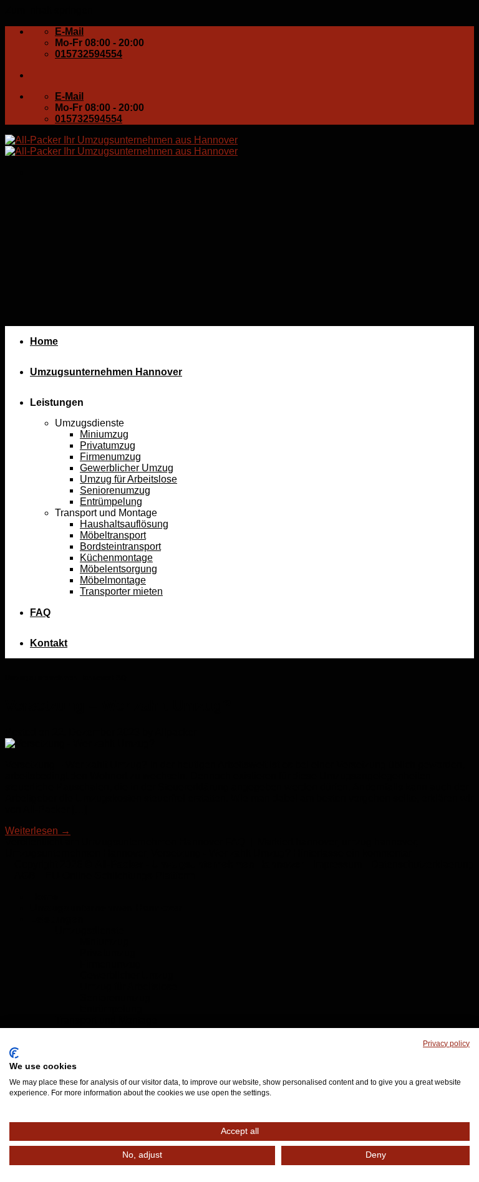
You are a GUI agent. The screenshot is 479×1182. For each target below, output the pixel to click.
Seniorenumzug (115, 490)
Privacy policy (446, 1043)
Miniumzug (104, 434)
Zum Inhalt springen (49, 10)
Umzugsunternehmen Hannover (106, 372)
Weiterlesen (37, 830)
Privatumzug (107, 445)
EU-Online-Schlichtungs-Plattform (120, 875)
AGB (25, 875)
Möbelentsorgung (118, 569)
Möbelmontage (113, 580)
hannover (316, 842)
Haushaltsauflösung (124, 524)
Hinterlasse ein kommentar (352, 853)
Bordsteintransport (120, 546)
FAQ (40, 612)
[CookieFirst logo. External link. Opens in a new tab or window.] (14, 1053)
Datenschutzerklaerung (422, 864)
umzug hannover (378, 842)
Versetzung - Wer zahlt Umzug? (221, 853)
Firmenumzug (110, 456)
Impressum (337, 864)
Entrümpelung (111, 501)
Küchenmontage (116, 557)
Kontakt (48, 643)
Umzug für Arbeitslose (128, 479)
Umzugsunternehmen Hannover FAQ (66, 677)
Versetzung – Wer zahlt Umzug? (118, 705)
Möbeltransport (113, 535)
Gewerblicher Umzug (126, 468)
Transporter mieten (121, 591)
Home (44, 341)
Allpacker (175, 732)
